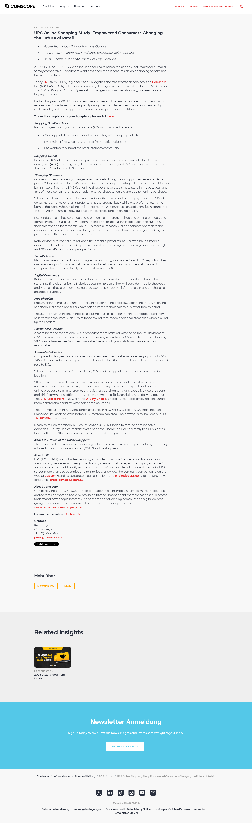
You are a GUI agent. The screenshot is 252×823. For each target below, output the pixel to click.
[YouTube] (142, 793)
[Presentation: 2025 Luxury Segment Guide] (52, 657)
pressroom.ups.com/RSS (66, 480)
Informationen (62, 776)
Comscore (159, 82)
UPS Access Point (52, 399)
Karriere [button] (95, 6)
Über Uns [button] (79, 6)
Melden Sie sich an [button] (125, 746)
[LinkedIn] (110, 793)
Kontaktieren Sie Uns (126, 812)
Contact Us (72, 514)
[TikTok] (121, 793)
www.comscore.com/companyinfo (58, 507)
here (110, 116)
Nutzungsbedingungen (87, 809)
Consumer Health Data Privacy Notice (128, 809)
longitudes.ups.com (127, 476)
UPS (46, 82)
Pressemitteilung (46, 27)
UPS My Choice (96, 399)
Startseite (43, 776)
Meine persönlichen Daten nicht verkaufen (180, 809)
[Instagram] (131, 793)
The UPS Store (44, 418)
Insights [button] (64, 6)
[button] (178, 8)
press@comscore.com (49, 537)
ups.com (50, 476)
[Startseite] (20, 8)
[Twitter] (99, 793)
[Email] (153, 793)
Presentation (43, 671)
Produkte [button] (48, 6)
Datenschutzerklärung (55, 809)
